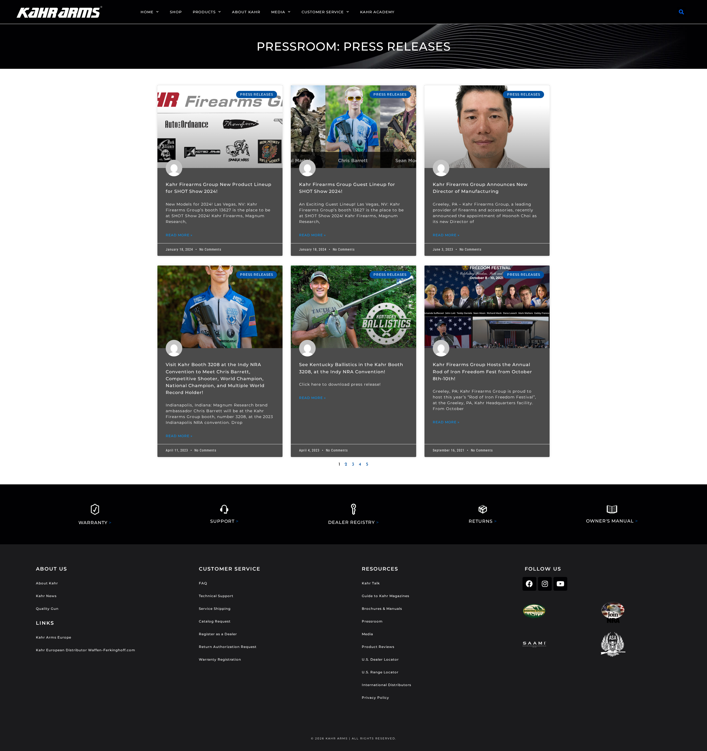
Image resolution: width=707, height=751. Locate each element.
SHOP (176, 12)
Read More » (179, 235)
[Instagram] (545, 584)
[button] (681, 12)
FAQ (203, 583)
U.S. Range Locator (380, 672)
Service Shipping (215, 608)
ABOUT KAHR (246, 12)
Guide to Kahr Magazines (385, 596)
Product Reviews (378, 647)
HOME (147, 12)
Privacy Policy (375, 697)
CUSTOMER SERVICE (323, 12)
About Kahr (47, 583)
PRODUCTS (204, 12)
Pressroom (372, 621)
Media (367, 634)
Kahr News (46, 596)
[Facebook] (529, 584)
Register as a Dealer (218, 634)
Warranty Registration (220, 659)
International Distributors (386, 685)
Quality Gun (47, 608)
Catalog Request (215, 621)
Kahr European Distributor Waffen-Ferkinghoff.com (85, 650)
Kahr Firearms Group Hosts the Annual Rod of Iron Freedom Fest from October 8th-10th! (482, 371)
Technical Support (216, 596)
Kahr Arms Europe (53, 637)
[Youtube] (560, 584)
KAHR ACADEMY (377, 12)
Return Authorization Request (228, 647)
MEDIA (278, 12)
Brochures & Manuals (382, 608)
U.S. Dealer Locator (380, 659)
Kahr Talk (371, 583)
